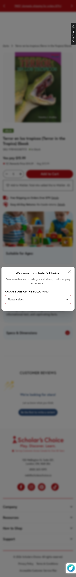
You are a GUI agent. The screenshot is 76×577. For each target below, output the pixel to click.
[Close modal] (69, 272)
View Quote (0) (73, 33)
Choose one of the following (27, 291)
